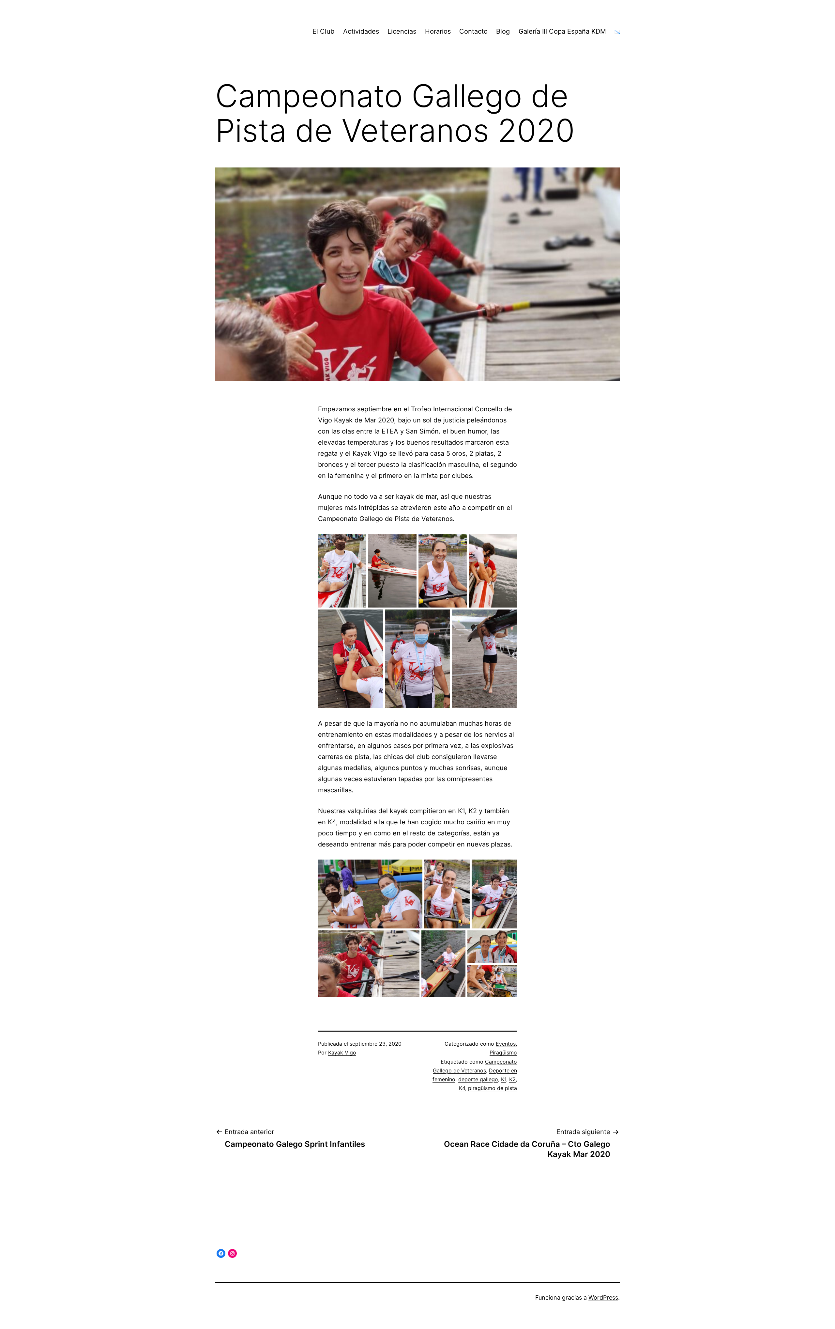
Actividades (361, 31)
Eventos (506, 1043)
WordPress (603, 1297)
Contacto (473, 31)
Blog (503, 31)
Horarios (438, 31)
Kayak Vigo (342, 1052)
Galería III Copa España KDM (562, 31)
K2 (512, 1079)
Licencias (401, 31)
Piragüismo (503, 1052)
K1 (503, 1079)
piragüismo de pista (492, 1088)
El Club (323, 31)
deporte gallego (478, 1079)
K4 (462, 1088)
